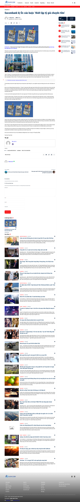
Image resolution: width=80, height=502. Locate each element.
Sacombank (19, 150)
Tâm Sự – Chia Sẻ (50, 2)
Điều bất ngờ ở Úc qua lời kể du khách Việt (30, 343)
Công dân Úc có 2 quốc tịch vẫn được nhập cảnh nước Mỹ (33, 250)
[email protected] (16, 500)
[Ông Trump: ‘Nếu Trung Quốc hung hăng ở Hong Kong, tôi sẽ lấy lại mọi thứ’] (12, 264)
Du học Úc (27, 2)
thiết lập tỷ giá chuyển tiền (26, 150)
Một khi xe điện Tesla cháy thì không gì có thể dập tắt (32, 390)
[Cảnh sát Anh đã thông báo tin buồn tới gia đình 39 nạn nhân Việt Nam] (12, 240)
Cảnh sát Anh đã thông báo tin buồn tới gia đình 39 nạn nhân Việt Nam (36, 238)
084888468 (8, 500)
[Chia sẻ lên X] (9, 23)
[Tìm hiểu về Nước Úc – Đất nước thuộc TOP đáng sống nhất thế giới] (73, 32)
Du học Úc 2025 (26, 486)
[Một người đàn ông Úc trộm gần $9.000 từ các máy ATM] (12, 357)
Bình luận (6, 187)
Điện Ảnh (42, 487)
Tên (5, 197)
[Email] (11, 23)
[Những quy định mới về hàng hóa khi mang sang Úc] (73, 37)
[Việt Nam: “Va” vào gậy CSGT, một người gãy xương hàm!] (12, 463)
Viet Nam (29, 6)
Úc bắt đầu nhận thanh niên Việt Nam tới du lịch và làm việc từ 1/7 (65, 26)
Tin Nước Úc (20, 2)
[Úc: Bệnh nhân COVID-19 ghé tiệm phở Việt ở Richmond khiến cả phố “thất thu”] (12, 287)
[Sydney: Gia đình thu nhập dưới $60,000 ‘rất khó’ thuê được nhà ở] (12, 439)
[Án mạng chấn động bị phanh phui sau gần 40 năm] (12, 322)
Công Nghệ (21, 388)
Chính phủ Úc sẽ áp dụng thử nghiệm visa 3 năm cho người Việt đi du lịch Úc (65, 41)
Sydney (21, 306)
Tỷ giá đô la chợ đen (62, 486)
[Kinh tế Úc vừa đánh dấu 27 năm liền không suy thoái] (12, 299)
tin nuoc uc (8, 6)
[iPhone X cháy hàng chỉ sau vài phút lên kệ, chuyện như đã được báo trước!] (12, 275)
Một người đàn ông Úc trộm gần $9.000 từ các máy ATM (33, 355)
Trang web (6, 206)
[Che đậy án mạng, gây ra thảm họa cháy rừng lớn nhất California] (12, 451)
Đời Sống (42, 491)
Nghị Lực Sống (8, 487)
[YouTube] (71, 19)
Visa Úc (31, 2)
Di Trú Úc (25, 484)
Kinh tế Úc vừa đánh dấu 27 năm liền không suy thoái (32, 296)
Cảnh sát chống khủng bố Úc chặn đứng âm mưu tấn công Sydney (35, 425)
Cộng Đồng (42, 2)
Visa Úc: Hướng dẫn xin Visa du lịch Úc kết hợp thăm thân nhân (65, 51)
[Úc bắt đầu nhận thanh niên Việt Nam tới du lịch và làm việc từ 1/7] (73, 26)
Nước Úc (24, 482)
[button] (14, 23)
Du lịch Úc (37, 2)
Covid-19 (17, 6)
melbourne (25, 6)
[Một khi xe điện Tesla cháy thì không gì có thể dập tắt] (12, 392)
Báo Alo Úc (12, 17)
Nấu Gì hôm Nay (8, 486)
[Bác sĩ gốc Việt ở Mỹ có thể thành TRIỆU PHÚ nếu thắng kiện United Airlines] (12, 404)
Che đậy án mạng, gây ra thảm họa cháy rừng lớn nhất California (35, 448)
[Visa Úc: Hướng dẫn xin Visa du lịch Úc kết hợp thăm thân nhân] (73, 52)
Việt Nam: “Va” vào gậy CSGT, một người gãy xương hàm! (33, 460)
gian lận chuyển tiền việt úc (12, 150)
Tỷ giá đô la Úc (61, 482)
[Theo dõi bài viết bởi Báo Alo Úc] (6, 18)
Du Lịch (42, 486)
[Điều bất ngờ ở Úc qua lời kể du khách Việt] (12, 346)
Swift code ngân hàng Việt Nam (64, 484)
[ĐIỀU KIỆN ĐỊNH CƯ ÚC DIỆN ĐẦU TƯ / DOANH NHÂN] (73, 47)
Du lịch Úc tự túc (26, 489)
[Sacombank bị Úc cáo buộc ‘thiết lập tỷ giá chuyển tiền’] (10, 223)
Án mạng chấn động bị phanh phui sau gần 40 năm (32, 320)
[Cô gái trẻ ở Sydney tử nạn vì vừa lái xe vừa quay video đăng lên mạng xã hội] (12, 311)
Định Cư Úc (43, 489)
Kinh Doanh (8, 482)
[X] (63, 19)
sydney (33, 6)
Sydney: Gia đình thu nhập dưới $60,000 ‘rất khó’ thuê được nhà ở (35, 437)
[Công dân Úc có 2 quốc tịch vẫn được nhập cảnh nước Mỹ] (12, 252)
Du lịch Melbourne (26, 487)
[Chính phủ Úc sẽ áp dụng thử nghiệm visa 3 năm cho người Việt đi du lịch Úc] (73, 42)
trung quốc (12, 6)
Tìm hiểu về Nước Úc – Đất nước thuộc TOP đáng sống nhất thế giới (65, 31)
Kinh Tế (7, 484)
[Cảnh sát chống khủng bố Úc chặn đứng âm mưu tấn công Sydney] (12, 427)
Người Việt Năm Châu (23, 236)
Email (6, 202)
